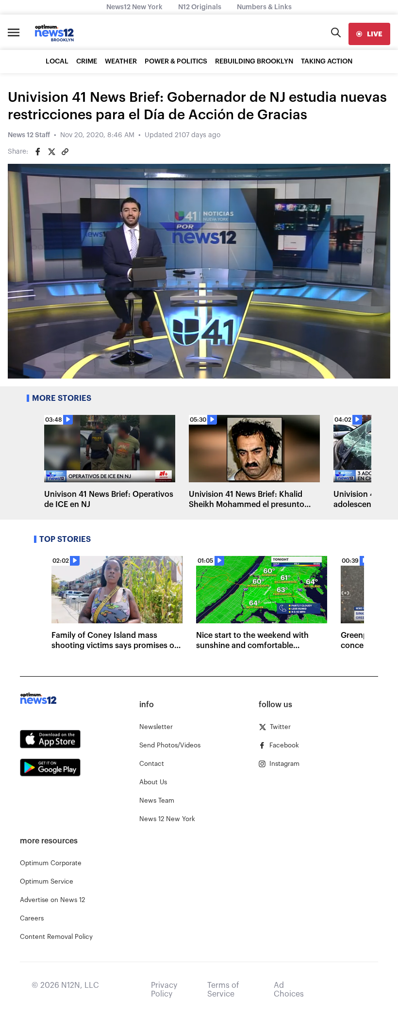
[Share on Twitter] (51, 152)
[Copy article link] (65, 152)
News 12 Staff (29, 135)
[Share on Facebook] (38, 152)
